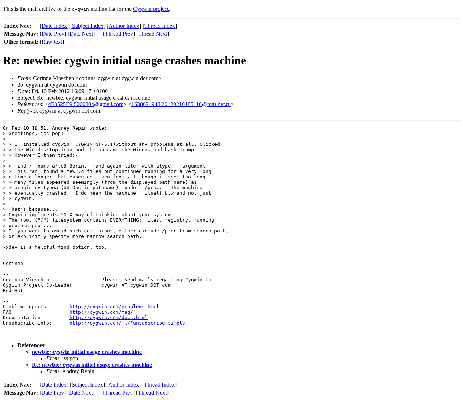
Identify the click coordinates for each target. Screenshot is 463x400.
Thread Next (152, 34)
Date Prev (53, 34)
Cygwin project (151, 9)
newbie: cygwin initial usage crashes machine (87, 352)
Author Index (124, 26)
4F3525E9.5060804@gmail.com (85, 104)
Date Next (81, 34)
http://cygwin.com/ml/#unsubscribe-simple (127, 323)
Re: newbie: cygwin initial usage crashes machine (92, 365)
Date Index (54, 26)
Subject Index (87, 26)
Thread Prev (119, 34)
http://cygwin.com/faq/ (101, 312)
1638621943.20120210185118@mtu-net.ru (181, 104)
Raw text (52, 42)
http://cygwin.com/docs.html (108, 317)
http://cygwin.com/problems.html (114, 306)
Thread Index (159, 26)
